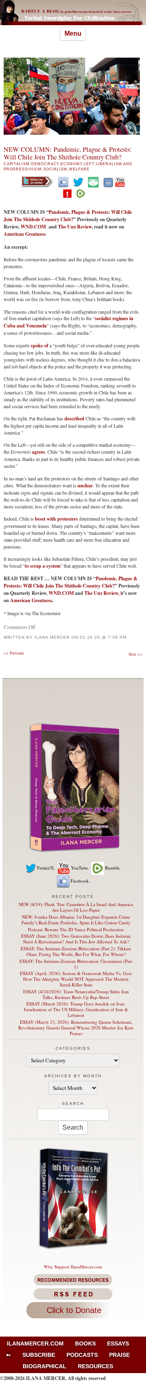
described (74, 418)
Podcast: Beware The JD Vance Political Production (76, 929)
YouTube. (80, 868)
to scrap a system (42, 565)
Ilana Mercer (52, 637)
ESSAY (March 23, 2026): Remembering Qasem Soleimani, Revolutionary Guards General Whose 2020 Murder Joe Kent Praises (75, 1027)
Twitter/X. (45, 868)
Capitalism (17, 164)
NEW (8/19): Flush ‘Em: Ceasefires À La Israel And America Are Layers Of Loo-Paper (76, 907)
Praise (119, 1355)
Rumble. (113, 868)
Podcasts (82, 1355)
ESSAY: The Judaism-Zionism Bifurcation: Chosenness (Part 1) (75, 964)
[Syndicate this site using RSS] (73, 1294)
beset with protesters (56, 518)
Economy (71, 164)
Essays (118, 1343)
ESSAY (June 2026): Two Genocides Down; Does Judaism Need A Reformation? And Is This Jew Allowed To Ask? (76, 939)
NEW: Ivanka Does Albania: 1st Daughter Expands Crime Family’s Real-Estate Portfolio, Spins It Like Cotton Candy (76, 920)
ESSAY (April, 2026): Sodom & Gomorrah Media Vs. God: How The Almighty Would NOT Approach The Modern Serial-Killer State (76, 979)
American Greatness (25, 233)
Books (85, 1343)
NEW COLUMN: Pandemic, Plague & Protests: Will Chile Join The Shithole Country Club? (68, 153)
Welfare (79, 169)
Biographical (45, 1366)
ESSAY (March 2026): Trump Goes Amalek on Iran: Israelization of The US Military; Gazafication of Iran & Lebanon (76, 1009)
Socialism (55, 169)
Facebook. (80, 881)
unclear (85, 485)
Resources (95, 1366)
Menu (73, 33)
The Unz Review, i (103, 593)
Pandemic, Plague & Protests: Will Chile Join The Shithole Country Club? (68, 216)
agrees (38, 451)
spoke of (39, 345)
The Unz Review (75, 226)
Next (135, 654)
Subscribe (38, 1355)
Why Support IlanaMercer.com (73, 1267)
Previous (14, 653)
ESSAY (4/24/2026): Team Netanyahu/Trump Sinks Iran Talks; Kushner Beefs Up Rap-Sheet (76, 994)
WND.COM (34, 226)
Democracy (45, 164)
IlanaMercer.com (35, 1343)
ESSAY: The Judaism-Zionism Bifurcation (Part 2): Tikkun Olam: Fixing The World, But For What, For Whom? (76, 951)
